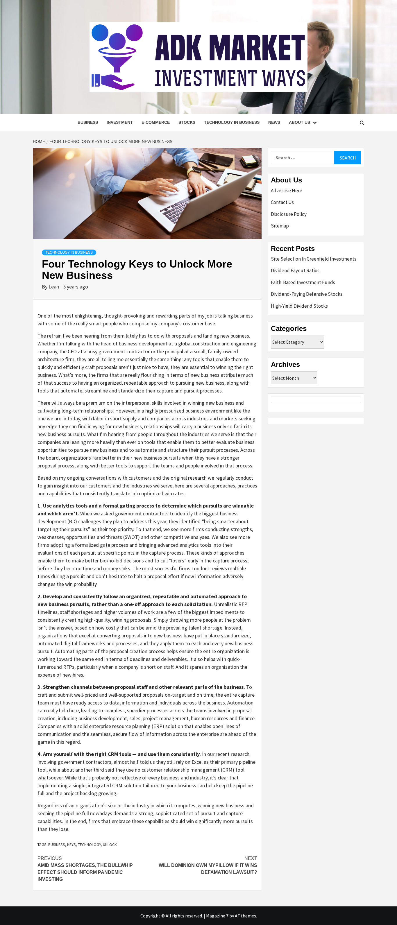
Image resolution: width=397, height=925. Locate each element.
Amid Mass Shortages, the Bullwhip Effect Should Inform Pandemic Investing (85, 869)
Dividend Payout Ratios (295, 270)
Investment (120, 122)
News (274, 122)
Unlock (110, 844)
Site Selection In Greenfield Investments (313, 259)
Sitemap (280, 226)
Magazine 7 (217, 916)
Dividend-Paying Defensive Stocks (306, 294)
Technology (89, 844)
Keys (71, 844)
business (56, 844)
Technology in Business (232, 122)
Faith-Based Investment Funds (303, 282)
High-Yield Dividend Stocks (299, 306)
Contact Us (282, 202)
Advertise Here (286, 190)
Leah (54, 286)
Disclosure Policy (289, 214)
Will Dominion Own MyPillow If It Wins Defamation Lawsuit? (208, 865)
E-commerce (156, 122)
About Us (299, 122)
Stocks (186, 122)
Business (88, 122)
